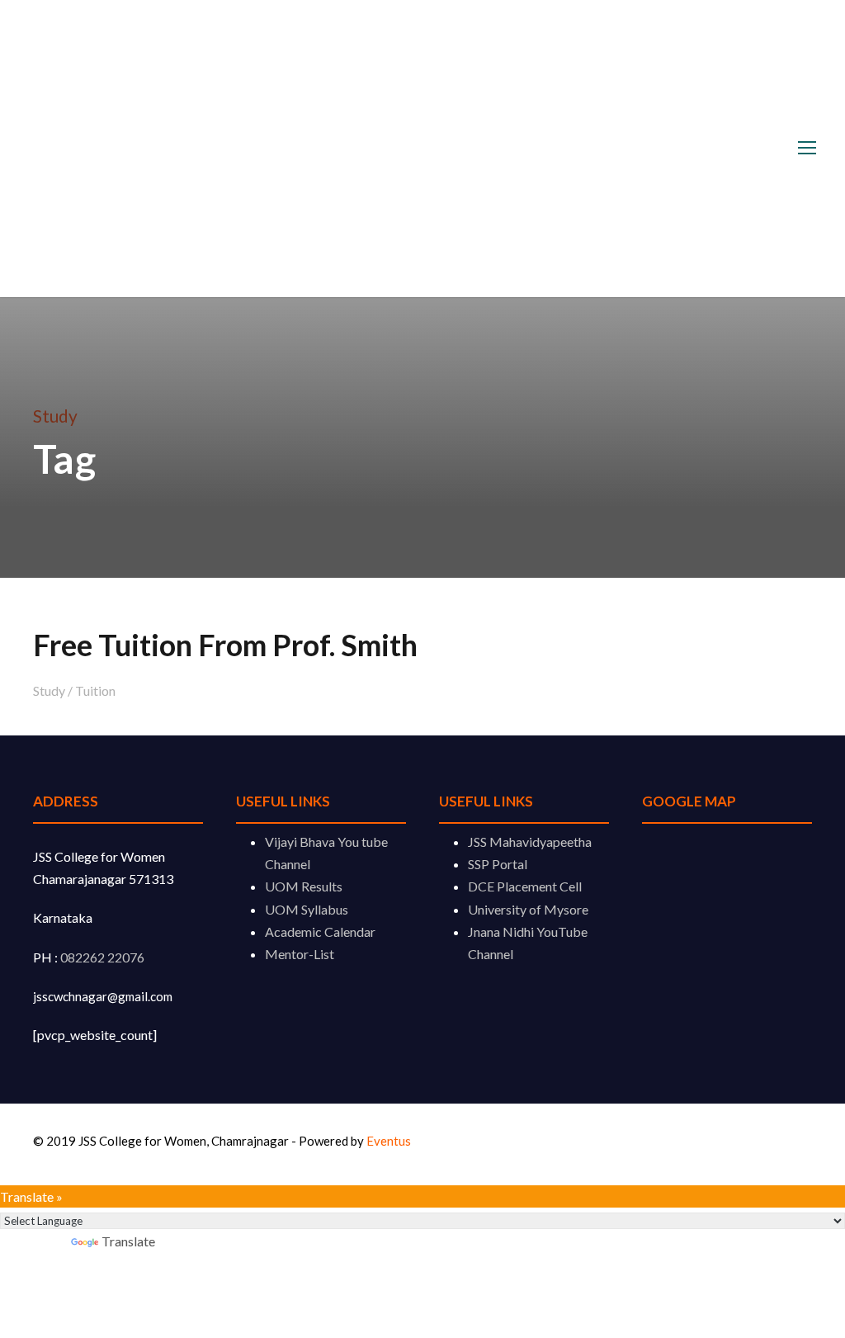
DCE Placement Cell (525, 886)
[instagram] (806, 1143)
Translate (128, 1241)
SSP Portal (497, 864)
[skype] (781, 1143)
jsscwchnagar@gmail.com (102, 996)
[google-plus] (756, 1143)
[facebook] (744, 1143)
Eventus (388, 1140)
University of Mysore (528, 909)
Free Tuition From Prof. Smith (225, 644)
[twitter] (793, 1143)
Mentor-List (299, 954)
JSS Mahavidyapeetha (530, 841)
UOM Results (303, 886)
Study (49, 690)
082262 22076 (102, 957)
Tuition (95, 690)
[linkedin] (768, 1143)
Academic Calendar (320, 931)
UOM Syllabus (306, 909)
